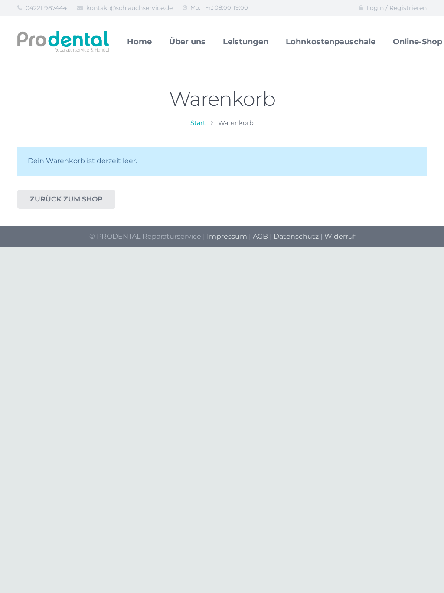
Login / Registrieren (396, 8)
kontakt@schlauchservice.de (129, 8)
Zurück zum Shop (66, 199)
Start (198, 123)
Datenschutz (296, 236)
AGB (260, 236)
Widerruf (339, 236)
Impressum (227, 236)
